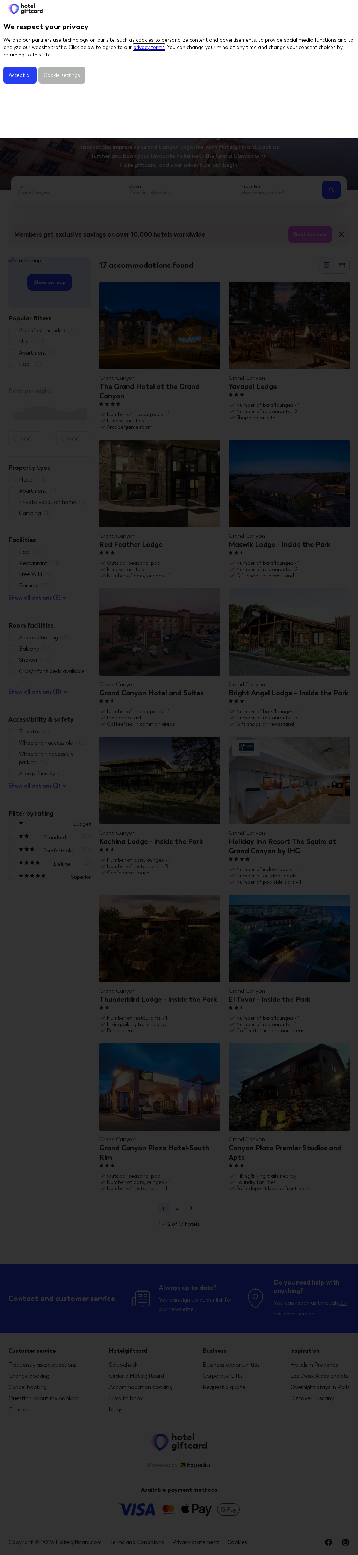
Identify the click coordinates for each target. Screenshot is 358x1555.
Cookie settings (62, 75)
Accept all (20, 75)
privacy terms (149, 47)
